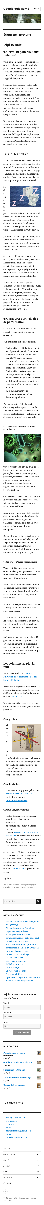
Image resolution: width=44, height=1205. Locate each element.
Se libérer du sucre (14, 964)
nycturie (6, 887)
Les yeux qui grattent (16, 961)
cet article (17, 696)
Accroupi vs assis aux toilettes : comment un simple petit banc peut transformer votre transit (22, 937)
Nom (5, 1022)
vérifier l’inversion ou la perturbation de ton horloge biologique (20, 676)
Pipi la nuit (12, 45)
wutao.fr (9, 1134)
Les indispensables (14, 957)
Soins (5, 1172)
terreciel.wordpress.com (17, 1137)
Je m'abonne (22, 1032)
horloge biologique (28, 885)
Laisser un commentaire (30, 887)
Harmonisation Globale (16, 800)
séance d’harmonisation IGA (19, 794)
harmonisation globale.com (18, 1131)
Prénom (7, 1012)
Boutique (7, 1177)
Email (6, 1003)
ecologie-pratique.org (16, 1117)
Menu (36, 9)
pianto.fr (10, 1124)
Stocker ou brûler (14, 974)
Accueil (6, 1148)
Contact (7, 1183)
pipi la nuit (14, 887)
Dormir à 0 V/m (13, 967)
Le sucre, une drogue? (16, 971)
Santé (16, 885)
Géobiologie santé (16, 8)
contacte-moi (17, 868)
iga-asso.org (11, 1121)
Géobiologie (9, 1154)
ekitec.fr (9, 1127)
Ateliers (6, 1166)
